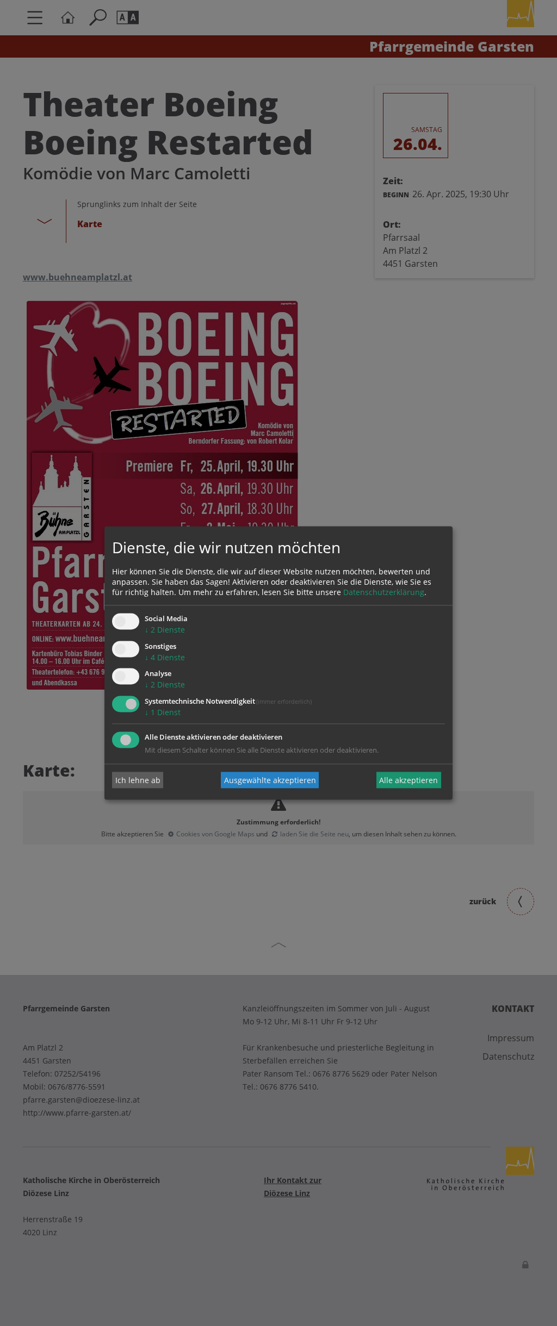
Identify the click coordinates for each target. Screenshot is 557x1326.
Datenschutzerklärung (383, 592)
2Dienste (165, 629)
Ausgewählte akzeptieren (270, 780)
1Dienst (163, 713)
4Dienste (165, 657)
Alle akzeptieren (408, 780)
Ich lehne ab (137, 780)
